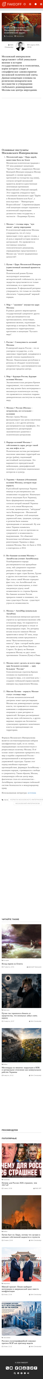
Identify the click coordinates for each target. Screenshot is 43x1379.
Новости (26, 4)
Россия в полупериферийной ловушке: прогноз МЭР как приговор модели (19, 1342)
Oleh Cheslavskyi (35, 1021)
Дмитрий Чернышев (34, 967)
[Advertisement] (21, 123)
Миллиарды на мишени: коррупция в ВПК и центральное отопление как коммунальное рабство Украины (21, 1069)
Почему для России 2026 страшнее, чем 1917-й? (19, 1184)
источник (32, 793)
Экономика (6, 1337)
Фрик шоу (6, 1010)
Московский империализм (27, 803)
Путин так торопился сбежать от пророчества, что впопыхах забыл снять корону (19, 1015)
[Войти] (28, 1373)
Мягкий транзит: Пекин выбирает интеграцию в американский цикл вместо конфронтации (20, 1289)
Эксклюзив (20, 36)
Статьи (37, 4)
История (6, 960)
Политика (9, 36)
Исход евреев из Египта (12, 964)
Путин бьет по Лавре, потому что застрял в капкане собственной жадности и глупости (21, 1236)
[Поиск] (14, 1373)
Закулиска (6, 1283)
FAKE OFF (38, 1188)
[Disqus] (21, 886)
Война (5, 1064)
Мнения (32, 4)
